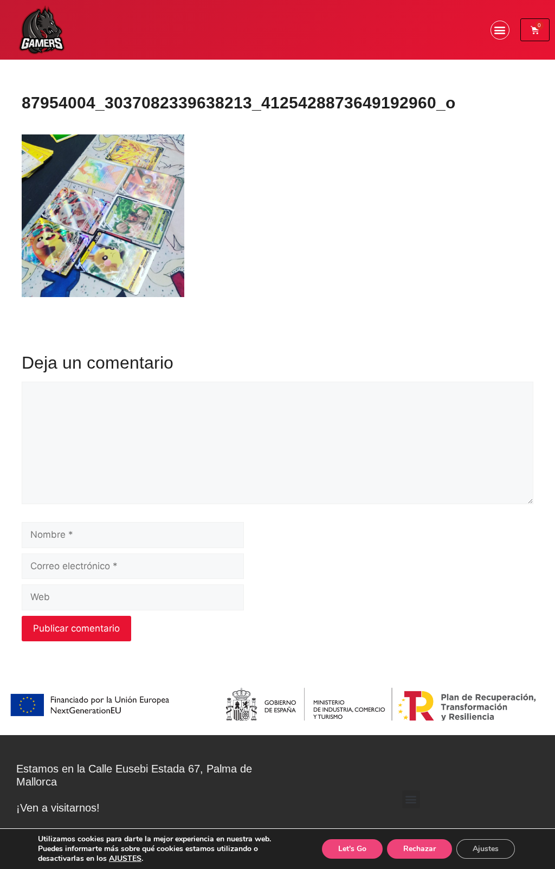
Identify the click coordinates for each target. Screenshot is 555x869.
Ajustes (486, 849)
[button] (500, 30)
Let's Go (352, 849)
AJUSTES (125, 859)
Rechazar (419, 849)
